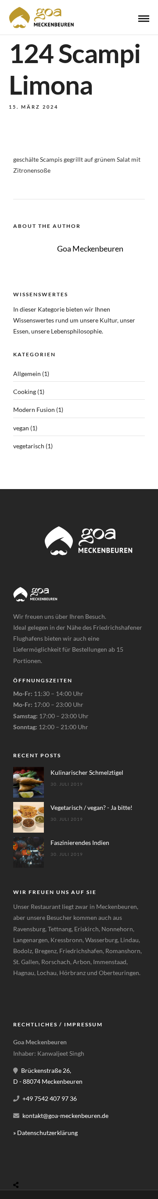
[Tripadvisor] (42, 995)
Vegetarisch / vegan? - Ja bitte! (91, 807)
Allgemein (27, 373)
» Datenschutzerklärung (45, 1132)
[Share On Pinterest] (50, 1164)
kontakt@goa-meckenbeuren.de (65, 1115)
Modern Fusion (34, 409)
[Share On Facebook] (26, 1164)
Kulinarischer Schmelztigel (86, 772)
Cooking (24, 391)
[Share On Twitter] (38, 1164)
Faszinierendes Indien (79, 842)
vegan (21, 428)
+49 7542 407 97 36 (49, 1098)
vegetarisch (28, 446)
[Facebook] (23, 995)
